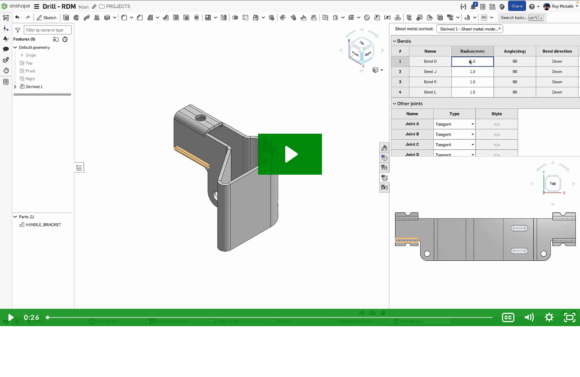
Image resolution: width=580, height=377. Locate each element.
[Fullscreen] (569, 317)
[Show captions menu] (508, 317)
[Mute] (528, 317)
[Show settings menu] (549, 317)
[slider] (270, 317)
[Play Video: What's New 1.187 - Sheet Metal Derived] (290, 154)
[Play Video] (10, 317)
